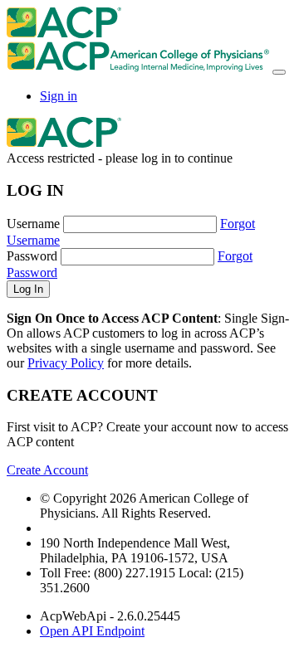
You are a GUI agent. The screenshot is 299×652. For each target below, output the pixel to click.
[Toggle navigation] (279, 72)
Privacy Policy (65, 363)
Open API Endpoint (92, 631)
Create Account (47, 470)
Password (32, 256)
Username (33, 224)
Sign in (58, 96)
